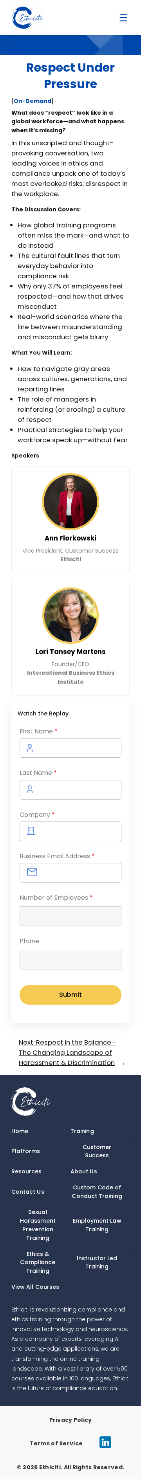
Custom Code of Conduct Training (97, 1192)
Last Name (38, 772)
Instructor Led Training (97, 1262)
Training (82, 1131)
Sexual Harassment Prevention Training (38, 1224)
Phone (29, 941)
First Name (39, 731)
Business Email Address (57, 856)
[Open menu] (123, 17)
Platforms (25, 1151)
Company (37, 814)
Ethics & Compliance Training (37, 1262)
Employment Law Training (97, 1225)
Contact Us (27, 1192)
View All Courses (35, 1287)
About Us (83, 1171)
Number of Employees (56, 897)
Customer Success (97, 1151)
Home (19, 1131)
